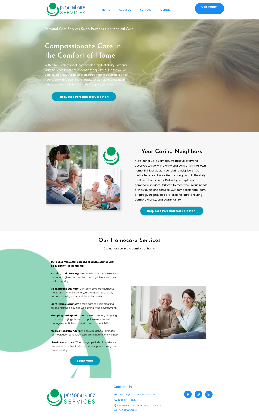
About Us (125, 10)
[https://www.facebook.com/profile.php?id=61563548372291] (188, 394)
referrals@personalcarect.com (136, 394)
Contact (165, 10)
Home (106, 10)
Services (145, 10)
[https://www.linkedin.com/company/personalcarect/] (209, 394)
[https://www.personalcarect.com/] (66, 10)
